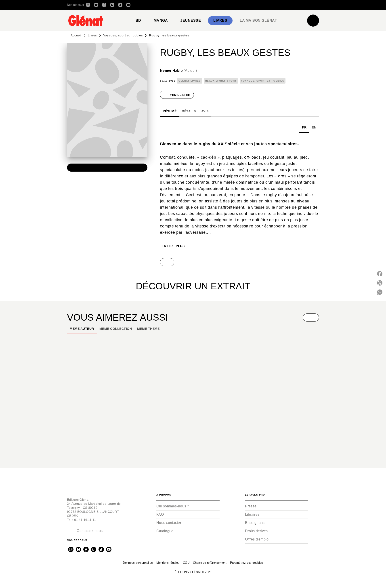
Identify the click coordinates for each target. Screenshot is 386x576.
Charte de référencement (210, 562)
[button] (256, 5)
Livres (92, 35)
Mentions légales (167, 562)
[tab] (138, 20)
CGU (186, 562)
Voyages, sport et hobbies (123, 35)
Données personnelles (138, 562)
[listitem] (88, 5)
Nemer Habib (178, 70)
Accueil (76, 35)
